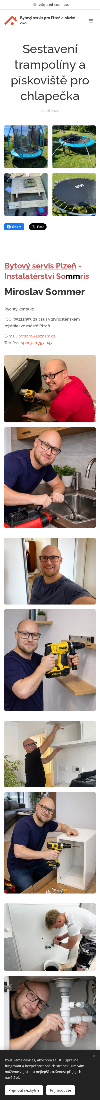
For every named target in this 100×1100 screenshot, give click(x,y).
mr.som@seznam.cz (36, 336)
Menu (91, 20)
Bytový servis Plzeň (40, 265)
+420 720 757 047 (36, 342)
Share (17, 227)
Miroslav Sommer (44, 291)
